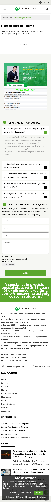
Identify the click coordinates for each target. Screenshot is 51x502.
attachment (10, 264)
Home (5, 17)
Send (26, 272)
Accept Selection (25, 493)
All (11, 17)
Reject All (12, 493)
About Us (4, 407)
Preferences (31, 497)
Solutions (4, 383)
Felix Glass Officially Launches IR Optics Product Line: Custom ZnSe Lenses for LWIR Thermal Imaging (30, 454)
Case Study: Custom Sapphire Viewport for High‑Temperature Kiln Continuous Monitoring (31, 472)
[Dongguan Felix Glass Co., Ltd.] (25, 9)
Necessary (11, 497)
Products (4, 386)
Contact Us (5, 411)
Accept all (38, 493)
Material (4, 390)
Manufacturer (6, 397)
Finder (3, 400)
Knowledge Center (8, 404)
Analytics (21, 497)
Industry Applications (9, 393)
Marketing (42, 497)
